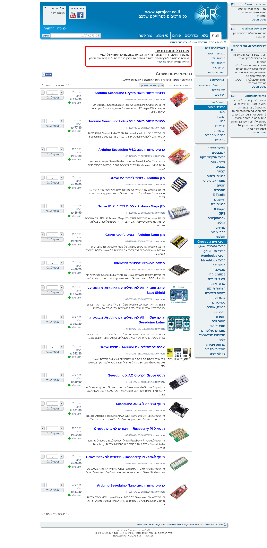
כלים (222, 340)
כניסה (61, 28)
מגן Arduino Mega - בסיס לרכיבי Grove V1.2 (131, 206)
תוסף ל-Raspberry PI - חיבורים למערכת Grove (129, 428)
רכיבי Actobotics (213, 255)
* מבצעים (218, 152)
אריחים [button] (171, 85)
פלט (222, 121)
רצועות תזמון (216, 288)
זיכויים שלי (219, 67)
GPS (222, 213)
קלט (222, 112)
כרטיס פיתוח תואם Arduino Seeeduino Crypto (129, 93)
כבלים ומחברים (215, 135)
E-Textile (219, 194)
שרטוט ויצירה (215, 344)
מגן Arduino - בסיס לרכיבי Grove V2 (137, 178)
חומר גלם (218, 321)
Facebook (80, 15)
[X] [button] (233, 4)
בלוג (205, 35)
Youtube (73, 15)
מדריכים (191, 35)
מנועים (220, 227)
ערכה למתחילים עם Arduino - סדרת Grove (132, 347)
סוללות (220, 237)
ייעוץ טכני (219, 94)
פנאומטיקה (217, 274)
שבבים (220, 166)
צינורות (220, 297)
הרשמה (49, 28)
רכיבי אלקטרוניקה (212, 157)
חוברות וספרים (214, 349)
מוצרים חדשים (216, 53)
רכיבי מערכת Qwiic (211, 246)
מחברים (219, 190)
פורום (176, 35)
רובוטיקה (218, 265)
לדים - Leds (217, 162)
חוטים (221, 185)
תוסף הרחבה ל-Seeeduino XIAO (140, 404)
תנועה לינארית (215, 293)
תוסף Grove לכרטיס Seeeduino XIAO (136, 375)
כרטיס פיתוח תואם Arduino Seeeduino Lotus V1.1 (127, 121)
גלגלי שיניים (216, 279)
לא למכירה (217, 354)
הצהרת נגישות (145, 524)
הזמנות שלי (218, 58)
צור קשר (145, 35)
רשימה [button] (180, 85)
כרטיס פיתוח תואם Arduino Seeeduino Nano (131, 485)
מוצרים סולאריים (213, 330)
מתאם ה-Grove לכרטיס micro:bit (139, 263)
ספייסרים (218, 302)
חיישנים (220, 126)
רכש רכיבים (218, 89)
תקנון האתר (183, 524)
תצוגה (221, 116)
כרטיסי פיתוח (178, 42)
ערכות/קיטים (216, 218)
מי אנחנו (161, 35)
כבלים (221, 223)
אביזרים (220, 140)
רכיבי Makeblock (213, 260)
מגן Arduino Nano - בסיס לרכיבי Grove (135, 234)
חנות (215, 35)
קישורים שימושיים (214, 72)
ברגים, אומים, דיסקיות (215, 310)
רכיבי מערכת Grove (201, 42)
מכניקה (220, 269)
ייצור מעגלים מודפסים (212, 85)
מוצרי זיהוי (217, 326)
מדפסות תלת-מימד (212, 335)
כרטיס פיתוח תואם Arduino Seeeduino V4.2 (131, 149)
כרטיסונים (218, 204)
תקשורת (219, 130)
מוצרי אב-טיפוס (214, 180)
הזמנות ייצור (218, 62)
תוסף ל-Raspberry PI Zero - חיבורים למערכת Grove (125, 457)
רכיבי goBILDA (214, 251)
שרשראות (218, 283)
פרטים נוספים (259, 19)
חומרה (220, 316)
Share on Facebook (47, 74)
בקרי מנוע (218, 232)
